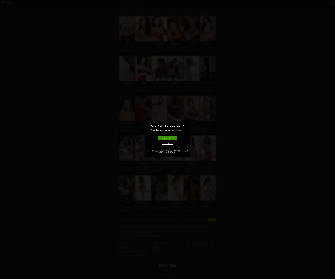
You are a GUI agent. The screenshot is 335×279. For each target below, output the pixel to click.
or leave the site (167, 144)
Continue (167, 138)
